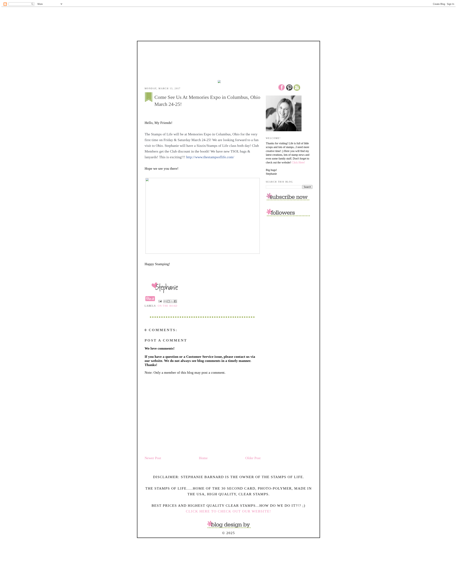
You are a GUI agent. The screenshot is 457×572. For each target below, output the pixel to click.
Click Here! (298, 162)
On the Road (167, 306)
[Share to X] (172, 301)
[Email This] (165, 301)
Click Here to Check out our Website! (228, 511)
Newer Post (153, 458)
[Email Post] (160, 301)
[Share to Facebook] (175, 301)
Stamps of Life (228, 51)
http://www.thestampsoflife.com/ (210, 157)
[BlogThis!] (168, 301)
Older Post (253, 458)
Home (203, 458)
